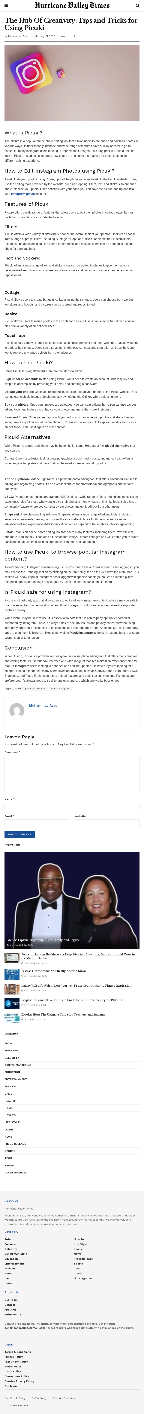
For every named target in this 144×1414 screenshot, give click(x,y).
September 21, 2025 (34, 990)
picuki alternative (35, 688)
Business (11, 1050)
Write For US (12, 1314)
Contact (9, 1304)
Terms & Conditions (17, 1351)
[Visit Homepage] (72, 5)
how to (64, 36)
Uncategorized (15, 1172)
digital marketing (17, 1064)
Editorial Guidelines (64, 1398)
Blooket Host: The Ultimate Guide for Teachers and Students (63, 1014)
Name (9, 799)
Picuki (17, 688)
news (8, 1136)
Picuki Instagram (60, 688)
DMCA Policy (12, 1371)
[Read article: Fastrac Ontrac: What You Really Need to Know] (12, 974)
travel (9, 1165)
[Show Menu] (6, 5)
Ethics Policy (13, 1366)
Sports (10, 1150)
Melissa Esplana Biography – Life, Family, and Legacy (43, 940)
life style (12, 1122)
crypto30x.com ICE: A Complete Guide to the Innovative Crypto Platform (72, 1000)
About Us (10, 1309)
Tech (8, 1158)
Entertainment (15, 1079)
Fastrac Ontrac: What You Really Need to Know (53, 971)
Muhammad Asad (18, 36)
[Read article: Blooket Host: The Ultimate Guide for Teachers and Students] (12, 1018)
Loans (9, 1129)
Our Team (11, 1299)
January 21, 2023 (45, 36)
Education (12, 1072)
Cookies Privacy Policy (19, 1381)
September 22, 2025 (21, 945)
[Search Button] (138, 5)
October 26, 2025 (34, 1019)
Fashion (10, 1086)
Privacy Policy (13, 1356)
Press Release (15, 1143)
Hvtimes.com (20, 1405)
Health (9, 1100)
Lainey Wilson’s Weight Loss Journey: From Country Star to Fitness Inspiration (76, 985)
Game (8, 1093)
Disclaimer (11, 1386)
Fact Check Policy (16, 1361)
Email (9, 816)
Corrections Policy (16, 1376)
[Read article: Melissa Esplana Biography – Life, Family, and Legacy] (72, 900)
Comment (12, 752)
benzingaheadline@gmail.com (24, 1327)
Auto (8, 1043)
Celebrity (11, 1057)
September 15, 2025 (34, 1005)
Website (80, 816)
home (8, 1107)
